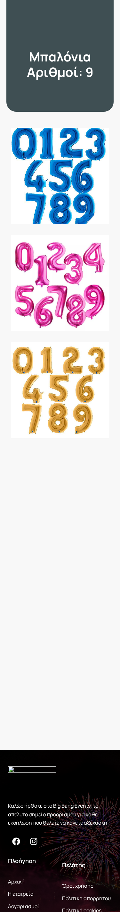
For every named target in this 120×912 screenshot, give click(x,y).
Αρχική (16, 881)
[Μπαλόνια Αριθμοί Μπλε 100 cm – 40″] (60, 176)
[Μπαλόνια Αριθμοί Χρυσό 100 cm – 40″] (60, 390)
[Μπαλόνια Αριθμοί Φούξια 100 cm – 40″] (60, 283)
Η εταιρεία (21, 893)
